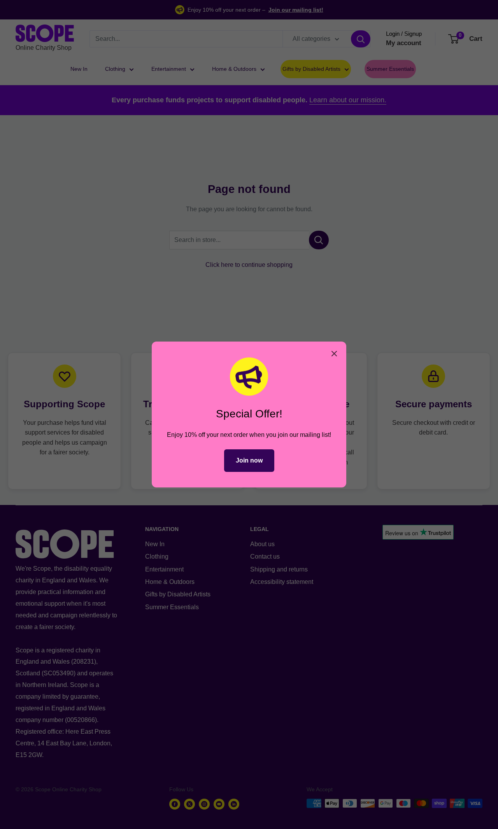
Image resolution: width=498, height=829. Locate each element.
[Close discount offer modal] (334, 353)
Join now (249, 460)
